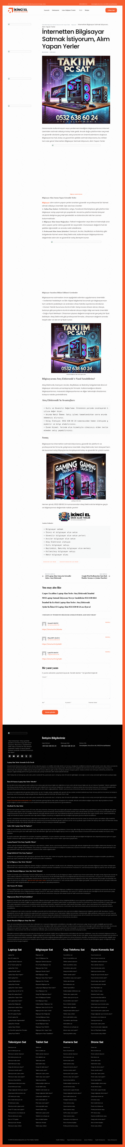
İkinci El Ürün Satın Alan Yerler (37, 880)
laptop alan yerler (52, 800)
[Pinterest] (22, 756)
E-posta (68, 702)
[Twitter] (17, 756)
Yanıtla (107, 622)
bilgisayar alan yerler (49, 561)
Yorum (44, 677)
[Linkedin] (9, 756)
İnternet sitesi (93, 702)
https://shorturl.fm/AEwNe (52, 629)
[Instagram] (30, 756)
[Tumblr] (26, 756)
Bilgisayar (45, 52)
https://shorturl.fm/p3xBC (52, 644)
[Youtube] (13, 756)
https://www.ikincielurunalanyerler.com (19, 800)
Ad (43, 702)
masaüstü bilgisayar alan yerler (69, 561)
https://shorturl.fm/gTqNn (52, 659)
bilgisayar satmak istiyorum (76, 194)
